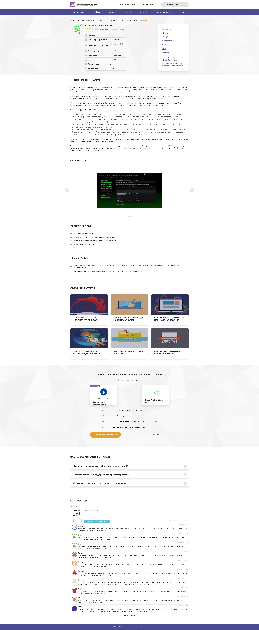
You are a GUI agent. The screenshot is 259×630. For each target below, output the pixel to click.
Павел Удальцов (169, 60)
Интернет (144, 12)
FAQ (164, 48)
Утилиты (183, 12)
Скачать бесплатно (104, 434)
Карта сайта (148, 5)
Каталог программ (127, 5)
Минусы (165, 37)
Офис (128, 12)
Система (113, 12)
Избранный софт (175, 5)
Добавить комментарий (97, 521)
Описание (166, 29)
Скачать (165, 44)
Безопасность (163, 12)
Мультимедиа (78, 12)
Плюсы (165, 33)
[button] (126, 216)
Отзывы (165, 52)
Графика (96, 12)
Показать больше (129, 615)
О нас (144, 627)
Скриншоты (167, 41)
